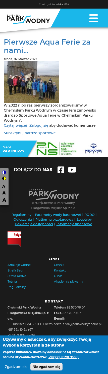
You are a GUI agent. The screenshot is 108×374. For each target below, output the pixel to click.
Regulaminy (21, 215)
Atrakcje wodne (19, 265)
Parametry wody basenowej (58, 215)
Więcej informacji (63, 357)
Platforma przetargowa (54, 219)
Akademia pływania (68, 281)
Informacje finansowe (74, 224)
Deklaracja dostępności (34, 224)
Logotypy (84, 219)
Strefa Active (17, 276)
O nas (58, 276)
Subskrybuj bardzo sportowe (30, 133)
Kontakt (60, 270)
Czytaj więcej (15, 125)
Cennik (59, 265)
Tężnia (12, 281)
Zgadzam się (16, 366)
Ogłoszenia (23, 219)
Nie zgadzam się (46, 367)
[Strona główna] (30, 20)
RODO (89, 215)
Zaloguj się (38, 125)
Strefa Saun (16, 270)
